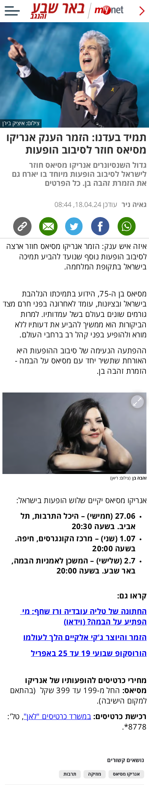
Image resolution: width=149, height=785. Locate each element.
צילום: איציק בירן (21, 123)
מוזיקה (94, 774)
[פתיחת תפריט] (12, 11)
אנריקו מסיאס (126, 774)
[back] (142, 11)
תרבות (69, 774)
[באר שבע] (74, 17)
